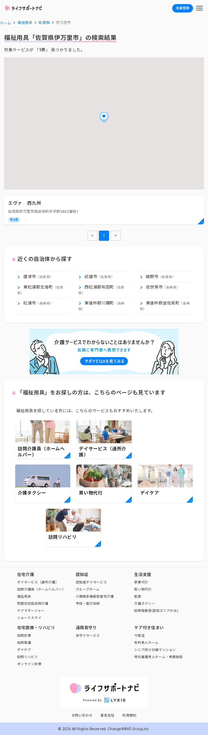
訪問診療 (24, 635)
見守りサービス (88, 635)
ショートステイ (29, 618)
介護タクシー (144, 603)
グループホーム (88, 589)
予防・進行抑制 (88, 603)
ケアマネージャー (31, 611)
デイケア (24, 650)
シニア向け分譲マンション (155, 650)
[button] (104, 117)
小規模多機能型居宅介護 (95, 596)
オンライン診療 (29, 664)
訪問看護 (24, 643)
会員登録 (182, 8)
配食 (137, 596)
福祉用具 (24, 596)
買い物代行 (142, 589)
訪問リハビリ (27, 657)
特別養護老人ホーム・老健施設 (158, 657)
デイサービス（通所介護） (38, 582)
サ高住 (139, 635)
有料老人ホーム (146, 643)
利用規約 (129, 715)
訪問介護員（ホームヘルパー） (41, 589)
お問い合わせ (82, 715)
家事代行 (141, 582)
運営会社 (107, 715)
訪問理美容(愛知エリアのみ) (156, 611)
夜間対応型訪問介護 (32, 603)
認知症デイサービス (91, 582)
